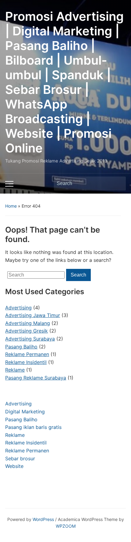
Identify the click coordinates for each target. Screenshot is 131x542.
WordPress (43, 519)
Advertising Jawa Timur (32, 315)
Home (11, 206)
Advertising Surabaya (30, 339)
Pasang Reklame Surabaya (35, 378)
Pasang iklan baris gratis (33, 427)
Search (118, 183)
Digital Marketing (25, 411)
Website (14, 466)
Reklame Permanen (27, 451)
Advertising (18, 404)
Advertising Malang (27, 323)
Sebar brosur (20, 458)
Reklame (15, 435)
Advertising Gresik (26, 331)
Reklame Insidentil (26, 443)
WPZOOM (66, 526)
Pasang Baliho (21, 419)
